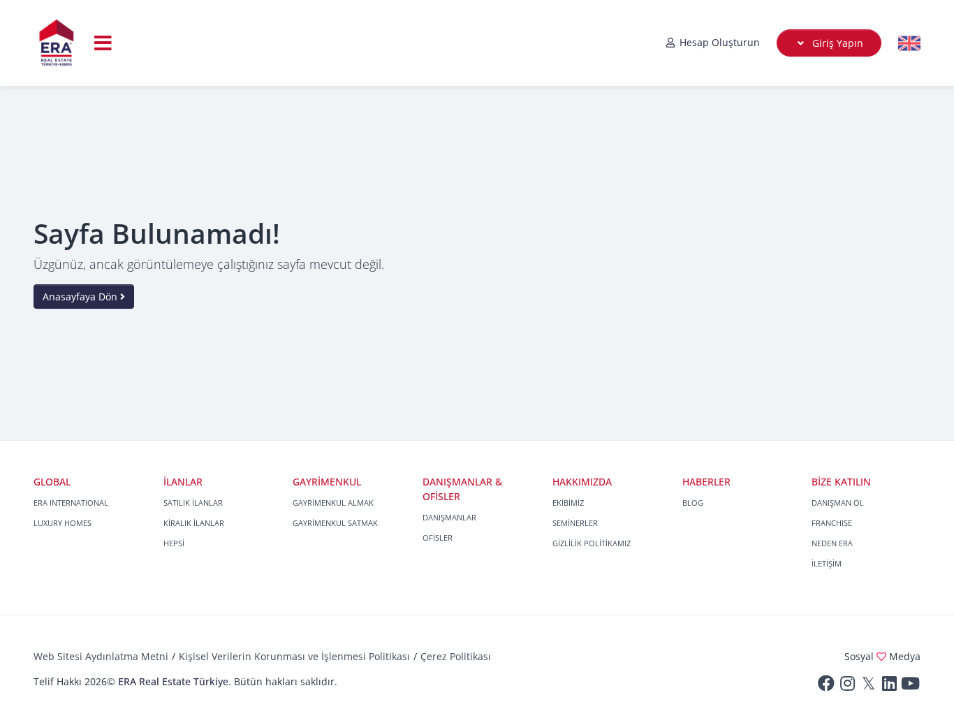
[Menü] (103, 42)
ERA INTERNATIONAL (71, 502)
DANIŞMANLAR (449, 517)
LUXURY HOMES (62, 523)
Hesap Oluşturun (718, 42)
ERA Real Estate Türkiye (173, 681)
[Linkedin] (889, 686)
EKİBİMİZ (568, 502)
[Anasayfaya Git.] (57, 43)
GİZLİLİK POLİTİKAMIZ (591, 543)
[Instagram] (847, 686)
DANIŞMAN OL (838, 502)
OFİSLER (438, 537)
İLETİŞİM (827, 563)
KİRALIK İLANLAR (193, 523)
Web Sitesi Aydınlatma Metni (101, 656)
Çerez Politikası (455, 656)
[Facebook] (826, 686)
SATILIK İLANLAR (193, 502)
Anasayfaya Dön (81, 296)
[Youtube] (910, 686)
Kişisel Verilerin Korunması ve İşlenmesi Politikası (294, 656)
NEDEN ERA (832, 543)
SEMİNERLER (575, 523)
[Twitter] (868, 686)
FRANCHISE (832, 523)
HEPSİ (173, 543)
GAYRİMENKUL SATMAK (335, 523)
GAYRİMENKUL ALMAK (333, 502)
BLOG (692, 502)
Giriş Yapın (836, 43)
